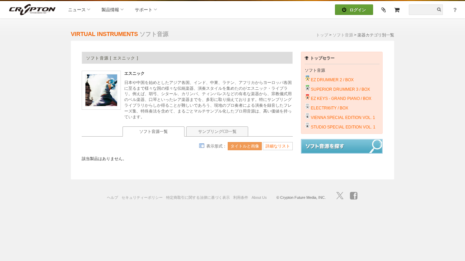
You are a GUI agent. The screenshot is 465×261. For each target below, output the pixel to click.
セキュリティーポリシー (142, 197)
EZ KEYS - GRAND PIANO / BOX (341, 98)
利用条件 (240, 197)
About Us (259, 197)
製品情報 (110, 9)
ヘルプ (112, 197)
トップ (322, 35)
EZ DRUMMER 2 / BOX (332, 79)
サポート (144, 9)
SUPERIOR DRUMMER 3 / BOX (340, 89)
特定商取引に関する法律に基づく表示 (198, 197)
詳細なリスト (278, 146)
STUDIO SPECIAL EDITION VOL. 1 (343, 127)
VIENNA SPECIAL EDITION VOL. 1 (343, 117)
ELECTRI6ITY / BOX (329, 108)
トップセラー (322, 58)
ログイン (358, 9)
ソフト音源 (343, 35)
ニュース (77, 9)
